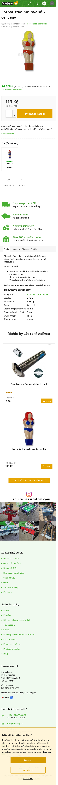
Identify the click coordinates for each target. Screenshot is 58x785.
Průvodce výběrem (12, 644)
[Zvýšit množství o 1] (14, 112)
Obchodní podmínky (12, 563)
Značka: (18, 26)
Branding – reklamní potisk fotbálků (19, 634)
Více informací (44, 751)
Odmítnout (28, 770)
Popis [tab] (6, 249)
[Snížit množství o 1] (14, 115)
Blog (5, 653)
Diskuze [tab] (25, 249)
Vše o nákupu (9, 578)
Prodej (6, 610)
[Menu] (52, 3)
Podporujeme (9, 639)
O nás (5, 582)
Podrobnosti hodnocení (36, 23)
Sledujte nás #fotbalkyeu (29, 499)
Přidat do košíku (35, 113)
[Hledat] (29, 3)
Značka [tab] (34, 249)
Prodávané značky (11, 649)
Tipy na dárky (9, 625)
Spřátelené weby (10, 587)
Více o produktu (8, 133)
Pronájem (7, 615)
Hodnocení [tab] (15, 249)
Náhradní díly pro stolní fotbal (16, 620)
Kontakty (7, 592)
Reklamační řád (10, 568)
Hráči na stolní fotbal (37, 294)
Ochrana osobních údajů (14, 573)
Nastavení (28, 778)
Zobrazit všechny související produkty (29, 480)
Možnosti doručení (13, 89)
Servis (6, 629)
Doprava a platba (11, 558)
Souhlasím (28, 760)
